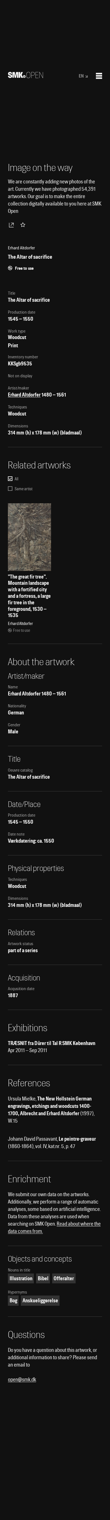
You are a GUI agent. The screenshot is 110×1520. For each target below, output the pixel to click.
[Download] (12, 224)
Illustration (21, 1278)
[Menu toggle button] (99, 76)
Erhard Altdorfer (24, 395)
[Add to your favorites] (23, 224)
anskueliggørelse (40, 1300)
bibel (43, 1278)
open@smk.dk (22, 1379)
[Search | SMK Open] (25, 76)
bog (13, 1300)
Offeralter (64, 1278)
